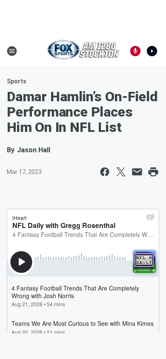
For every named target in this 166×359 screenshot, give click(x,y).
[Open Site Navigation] (12, 51)
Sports (16, 81)
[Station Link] (83, 51)
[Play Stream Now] (152, 51)
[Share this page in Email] (137, 172)
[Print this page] (153, 172)
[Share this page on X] (121, 172)
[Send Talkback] (135, 51)
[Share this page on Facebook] (105, 172)
